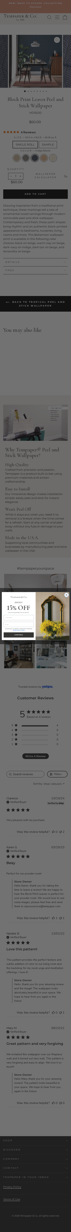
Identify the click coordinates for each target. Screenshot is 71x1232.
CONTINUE (18, 635)
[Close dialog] (66, 595)
